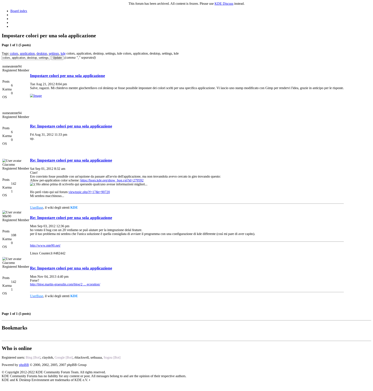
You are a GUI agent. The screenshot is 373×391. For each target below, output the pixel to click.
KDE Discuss (224, 3)
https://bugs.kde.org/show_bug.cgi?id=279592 (112, 180)
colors (14, 53)
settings (54, 53)
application (27, 53)
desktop (41, 53)
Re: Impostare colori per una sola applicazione (71, 126)
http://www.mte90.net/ (45, 245)
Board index (18, 11)
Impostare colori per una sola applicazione (67, 75)
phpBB (24, 365)
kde (63, 53)
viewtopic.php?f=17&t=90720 (89, 192)
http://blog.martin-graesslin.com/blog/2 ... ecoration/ (65, 284)
